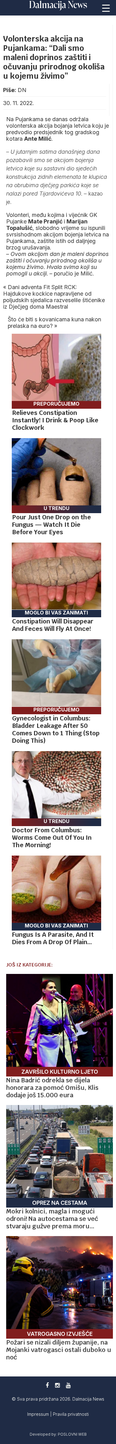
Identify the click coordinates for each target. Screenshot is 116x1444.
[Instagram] (57, 1385)
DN (22, 90)
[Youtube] (68, 1385)
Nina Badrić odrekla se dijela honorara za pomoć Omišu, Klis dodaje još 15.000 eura (52, 1087)
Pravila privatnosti (71, 1414)
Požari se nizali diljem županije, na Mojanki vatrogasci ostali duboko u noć (58, 1349)
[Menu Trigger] (106, 7)
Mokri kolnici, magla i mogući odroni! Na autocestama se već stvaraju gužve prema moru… (52, 1218)
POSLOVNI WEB (72, 1434)
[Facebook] (47, 1385)
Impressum (38, 1414)
